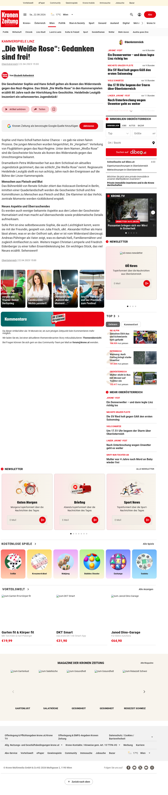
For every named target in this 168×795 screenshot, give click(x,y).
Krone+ (27, 23)
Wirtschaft (16, 32)
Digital (126, 23)
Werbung (128, 745)
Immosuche (105, 3)
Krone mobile (88, 3)
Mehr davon (123, 32)
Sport (91, 23)
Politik (62, 23)
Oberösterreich (10, 64)
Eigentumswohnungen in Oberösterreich (131, 166)
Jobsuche (120, 3)
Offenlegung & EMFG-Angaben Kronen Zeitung (78, 737)
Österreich (39, 23)
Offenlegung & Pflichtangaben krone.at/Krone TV (29, 737)
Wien (52, 23)
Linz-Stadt (40, 32)
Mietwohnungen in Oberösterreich (131, 170)
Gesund (102, 23)
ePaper (42, 3)
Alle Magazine (147, 663)
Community (55, 3)
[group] (13, 289)
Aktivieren (88, 126)
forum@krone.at (81, 342)
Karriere (140, 745)
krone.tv (151, 23)
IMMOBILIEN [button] (113, 126)
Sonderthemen (98, 32)
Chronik (28, 32)
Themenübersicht (92, 337)
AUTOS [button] (132, 126)
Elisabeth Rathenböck (24, 75)
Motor (137, 23)
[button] (142, 23)
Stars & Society (77, 23)
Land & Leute (55, 32)
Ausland (114, 23)
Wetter (111, 32)
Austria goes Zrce (140, 32)
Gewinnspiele (71, 3)
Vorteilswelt (28, 3)
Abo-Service (11, 753)
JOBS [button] (124, 126)
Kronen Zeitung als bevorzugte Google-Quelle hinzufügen (53, 125)
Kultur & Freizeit (72, 32)
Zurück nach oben (78, 782)
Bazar (132, 3)
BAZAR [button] (141, 126)
